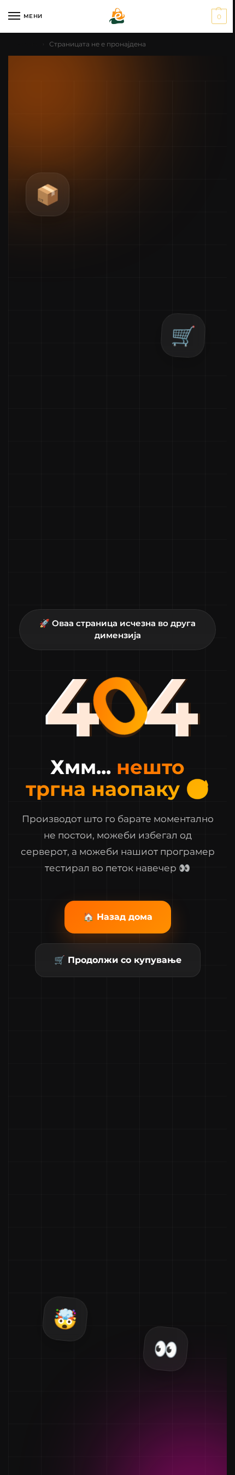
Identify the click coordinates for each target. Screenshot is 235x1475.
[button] (218, 16)
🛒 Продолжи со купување (117, 960)
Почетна (22, 44)
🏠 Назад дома (117, 917)
